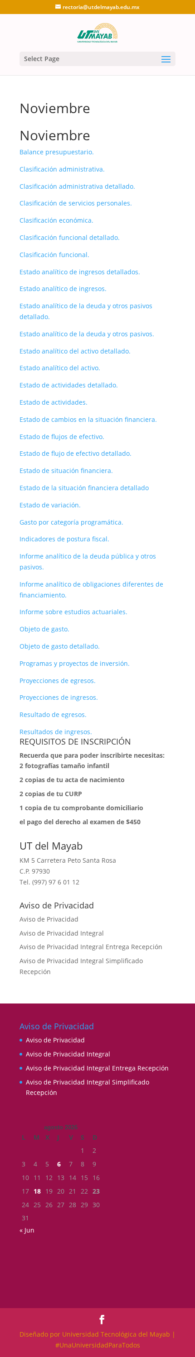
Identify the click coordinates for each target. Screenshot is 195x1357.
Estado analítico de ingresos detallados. (80, 272)
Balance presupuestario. (57, 152)
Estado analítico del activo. (60, 367)
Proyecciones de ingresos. (59, 697)
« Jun (27, 1230)
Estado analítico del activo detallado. (75, 351)
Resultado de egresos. (53, 714)
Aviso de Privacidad (49, 919)
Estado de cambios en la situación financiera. (88, 419)
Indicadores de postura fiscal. (64, 539)
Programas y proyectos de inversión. (75, 663)
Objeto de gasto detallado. (60, 646)
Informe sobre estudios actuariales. (73, 611)
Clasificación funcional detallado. (70, 237)
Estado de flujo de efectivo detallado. (76, 453)
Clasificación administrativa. (62, 169)
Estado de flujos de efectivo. (62, 436)
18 (37, 1191)
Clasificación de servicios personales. (76, 203)
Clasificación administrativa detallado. (77, 186)
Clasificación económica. (56, 220)
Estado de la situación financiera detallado (84, 487)
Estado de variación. (50, 505)
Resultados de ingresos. (56, 731)
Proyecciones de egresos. (58, 680)
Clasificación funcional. (54, 254)
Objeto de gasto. (44, 629)
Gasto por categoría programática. (71, 522)
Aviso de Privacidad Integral (62, 933)
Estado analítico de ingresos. (63, 288)
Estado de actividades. (54, 402)
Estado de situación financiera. (66, 470)
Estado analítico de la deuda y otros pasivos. (87, 334)
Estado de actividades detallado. (69, 385)
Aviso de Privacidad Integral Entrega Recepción (91, 946)
